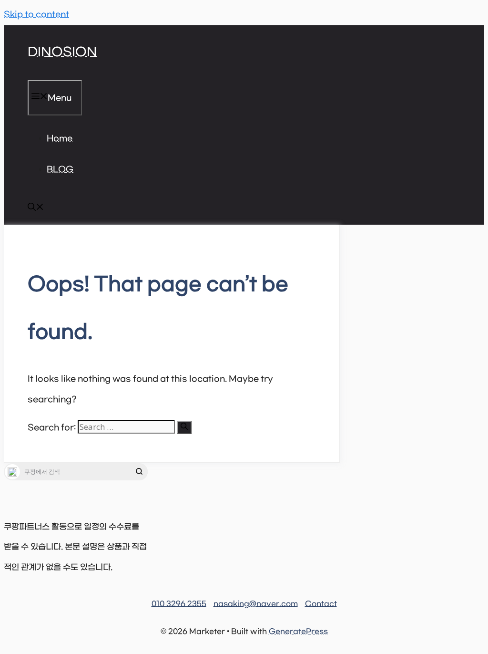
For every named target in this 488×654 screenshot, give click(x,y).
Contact (321, 604)
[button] (36, 209)
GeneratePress (298, 631)
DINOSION (62, 52)
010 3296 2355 (179, 604)
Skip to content (36, 15)
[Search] (184, 427)
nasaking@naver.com (256, 604)
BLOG (60, 170)
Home (59, 139)
